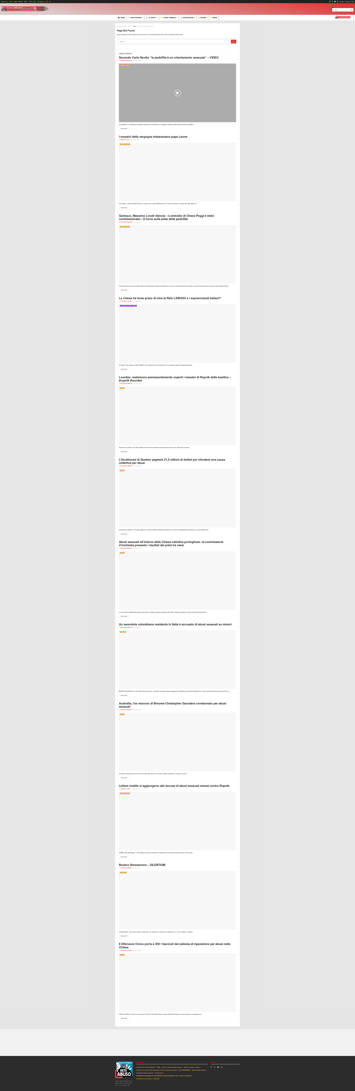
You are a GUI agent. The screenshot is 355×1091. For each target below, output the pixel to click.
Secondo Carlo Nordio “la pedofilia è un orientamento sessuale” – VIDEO (169, 57)
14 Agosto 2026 (137, 709)
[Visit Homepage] (25, 9)
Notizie (203, 18)
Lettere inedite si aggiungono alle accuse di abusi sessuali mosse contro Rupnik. (174, 786)
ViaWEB (15, 1)
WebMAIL (20, 1)
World (122, 388)
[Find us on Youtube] (335, 1)
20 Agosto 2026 (137, 548)
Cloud (10, 1)
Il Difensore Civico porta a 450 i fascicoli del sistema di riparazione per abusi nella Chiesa (174, 945)
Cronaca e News (125, 65)
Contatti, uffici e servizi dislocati (145, 1067)
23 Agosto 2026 (137, 222)
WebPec (26, 1)
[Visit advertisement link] (86, 9)
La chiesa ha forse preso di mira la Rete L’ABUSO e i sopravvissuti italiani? (170, 298)
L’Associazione (135, 18)
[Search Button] (343, 7)
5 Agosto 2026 (137, 950)
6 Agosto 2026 (137, 868)
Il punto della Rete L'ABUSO (128, 305)
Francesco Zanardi (126, 301)
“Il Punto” (152, 18)
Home (122, 18)
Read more (125, 128)
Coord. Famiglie (169, 18)
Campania (122, 632)
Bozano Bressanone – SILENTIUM (142, 865)
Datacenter (4, 1)
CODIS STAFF (32, 1)
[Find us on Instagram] (337, 1)
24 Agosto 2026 (137, 60)
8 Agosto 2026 (135, 789)
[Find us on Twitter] (332, 1)
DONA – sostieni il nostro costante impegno (169, 1067)
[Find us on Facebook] (211, 1067)
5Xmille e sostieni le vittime (192, 1067)
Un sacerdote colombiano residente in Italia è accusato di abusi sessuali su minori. (175, 624)
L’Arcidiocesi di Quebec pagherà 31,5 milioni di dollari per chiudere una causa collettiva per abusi (172, 461)
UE (49, 1)
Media (215, 18)
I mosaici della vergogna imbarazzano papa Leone (153, 136)
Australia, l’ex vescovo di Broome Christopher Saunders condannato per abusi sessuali (172, 705)
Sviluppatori (41, 1)
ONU (47, 1)
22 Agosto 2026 (137, 301)
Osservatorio (188, 18)
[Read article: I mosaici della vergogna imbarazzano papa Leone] (177, 172)
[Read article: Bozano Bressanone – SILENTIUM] (177, 900)
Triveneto (123, 872)
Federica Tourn (125, 139)
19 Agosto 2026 (137, 627)
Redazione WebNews (126, 60)
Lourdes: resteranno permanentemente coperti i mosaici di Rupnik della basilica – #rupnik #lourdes (175, 378)
